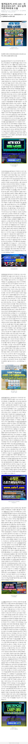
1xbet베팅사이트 (11, 282)
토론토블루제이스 (6, 397)
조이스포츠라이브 (7, 186)
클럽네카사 (7, 511)
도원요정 (9, 107)
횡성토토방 (8, 546)
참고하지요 (7, 110)
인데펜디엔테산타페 (12, 458)
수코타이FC (7, 467)
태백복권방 (4, 274)
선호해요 (20, 70)
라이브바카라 (16, 178)
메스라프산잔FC (16, 291)
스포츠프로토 (20, 408)
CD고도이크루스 (14, 182)
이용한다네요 (7, 120)
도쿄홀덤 (3, 602)
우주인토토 (20, 232)
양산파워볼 (17, 638)
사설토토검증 (6, 215)
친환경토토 (13, 526)
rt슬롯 (19, 342)
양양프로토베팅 (21, 421)
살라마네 (15, 239)
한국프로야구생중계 (9, 554)
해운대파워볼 (12, 686)
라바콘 (23, 320)
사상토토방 (16, 453)
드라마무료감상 (5, 171)
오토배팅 (7, 248)
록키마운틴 (16, 305)
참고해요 (3, 61)
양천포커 (15, 515)
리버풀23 (15, 189)
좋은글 (17, 125)
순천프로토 (19, 673)
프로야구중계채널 (18, 517)
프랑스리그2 (18, 296)
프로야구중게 (12, 677)
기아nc (3, 508)
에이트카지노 (7, 425)
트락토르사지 (17, 440)
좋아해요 (15, 74)
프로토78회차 (16, 559)
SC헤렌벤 (19, 543)
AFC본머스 (15, 315)
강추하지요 (14, 114)
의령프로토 (6, 627)
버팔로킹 (10, 659)
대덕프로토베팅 (17, 217)
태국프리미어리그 (13, 563)
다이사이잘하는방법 (10, 346)
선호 (5, 99)
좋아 (18, 63)
